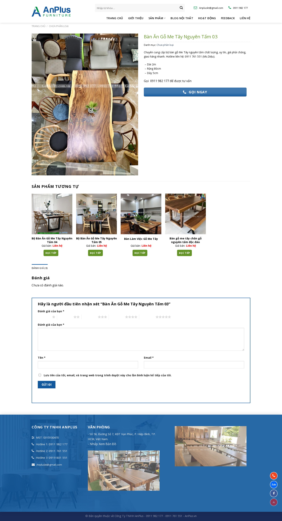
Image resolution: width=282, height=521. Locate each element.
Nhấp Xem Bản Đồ (102, 444)
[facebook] (273, 493)
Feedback (228, 18)
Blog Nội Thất (182, 18)
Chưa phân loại (58, 26)
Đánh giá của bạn (51, 311)
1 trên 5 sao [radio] (44, 316)
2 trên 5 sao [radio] (65, 316)
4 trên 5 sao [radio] (117, 316)
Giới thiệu (135, 18)
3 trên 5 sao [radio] (90, 316)
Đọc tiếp (50, 252)
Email (149, 357)
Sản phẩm (155, 18)
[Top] (273, 502)
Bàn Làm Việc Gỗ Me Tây (141, 239)
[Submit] (181, 8)
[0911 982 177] (273, 475)
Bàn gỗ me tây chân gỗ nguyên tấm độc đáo (186, 240)
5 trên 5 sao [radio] (147, 316)
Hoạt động (207, 18)
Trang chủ (114, 18)
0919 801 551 (58, 457)
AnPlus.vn (191, 516)
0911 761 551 (58, 451)
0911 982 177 (58, 444)
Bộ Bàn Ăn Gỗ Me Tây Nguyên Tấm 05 (96, 240)
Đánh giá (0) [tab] (40, 268)
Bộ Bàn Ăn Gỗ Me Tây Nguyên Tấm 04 (52, 240)
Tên (41, 357)
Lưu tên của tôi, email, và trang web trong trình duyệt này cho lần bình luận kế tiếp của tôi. (108, 375)
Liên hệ (245, 18)
